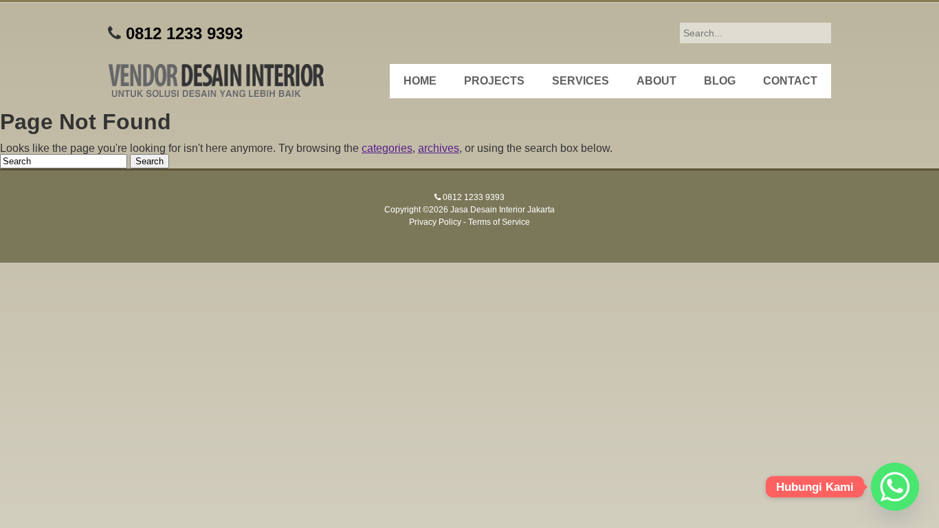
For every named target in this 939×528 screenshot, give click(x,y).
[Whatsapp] (895, 487)
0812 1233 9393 (184, 33)
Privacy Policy (435, 222)
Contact (790, 81)
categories (387, 148)
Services (580, 81)
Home (420, 81)
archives (438, 148)
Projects (494, 81)
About (656, 81)
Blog (720, 81)
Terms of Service (499, 222)
